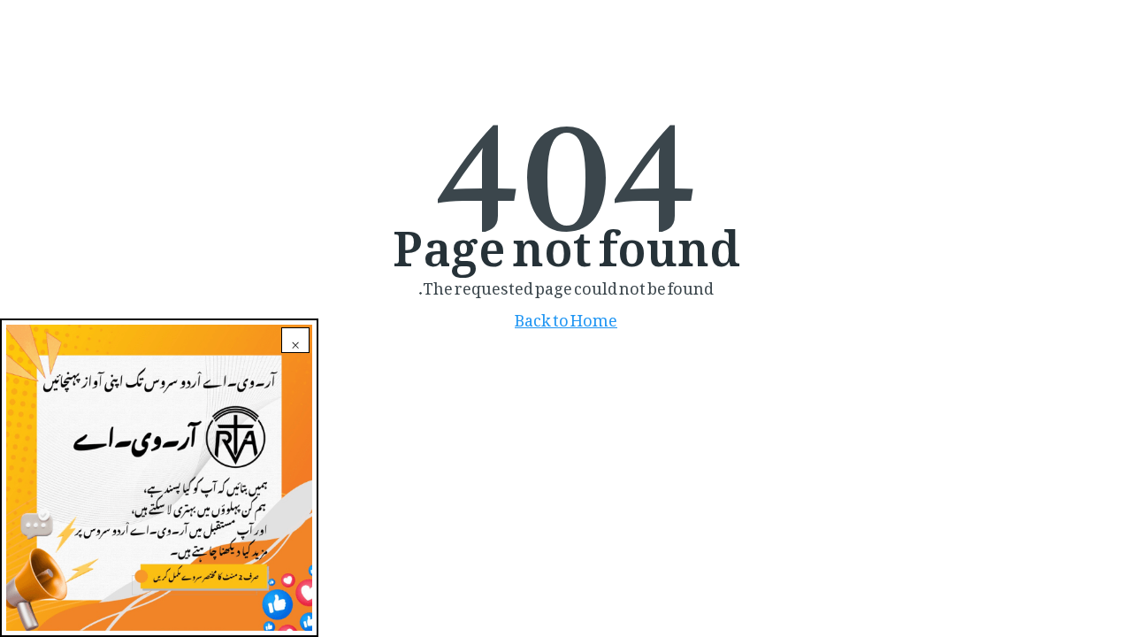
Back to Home (566, 316)
